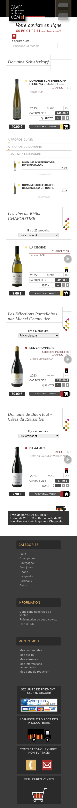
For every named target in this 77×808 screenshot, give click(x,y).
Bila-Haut (37, 448)
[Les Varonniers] (18, 367)
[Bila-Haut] (18, 467)
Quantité (48, 285)
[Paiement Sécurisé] (39, 711)
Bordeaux (26, 581)
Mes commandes (31, 650)
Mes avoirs (27, 654)
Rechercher (21, 41)
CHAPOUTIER (36, 514)
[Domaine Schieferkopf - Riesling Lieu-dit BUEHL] (16, 188)
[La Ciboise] (18, 266)
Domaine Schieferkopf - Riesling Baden (38, 164)
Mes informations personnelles (31, 665)
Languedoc (27, 576)
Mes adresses (29, 659)
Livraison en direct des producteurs (39, 721)
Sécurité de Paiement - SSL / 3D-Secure (39, 691)
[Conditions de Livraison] (39, 741)
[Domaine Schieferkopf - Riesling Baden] (16, 166)
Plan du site (27, 624)
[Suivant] (67, 258)
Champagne (28, 558)
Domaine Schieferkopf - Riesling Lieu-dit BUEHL (38, 186)
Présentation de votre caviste (38, 619)
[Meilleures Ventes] (39, 801)
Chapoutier (56, 521)
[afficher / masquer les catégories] (14, 36)
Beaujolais (26, 567)
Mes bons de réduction (34, 671)
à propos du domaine (25, 146)
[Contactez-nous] (39, 771)
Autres (24, 585)
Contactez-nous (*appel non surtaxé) (39, 751)
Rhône (24, 571)
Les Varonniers (41, 347)
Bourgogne (27, 562)
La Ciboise (37, 247)
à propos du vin (20, 139)
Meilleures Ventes (39, 779)
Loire (23, 553)
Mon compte (29, 641)
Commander (44, 174)
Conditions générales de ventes (35, 613)
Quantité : (47, 118)
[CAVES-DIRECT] (17, 20)
